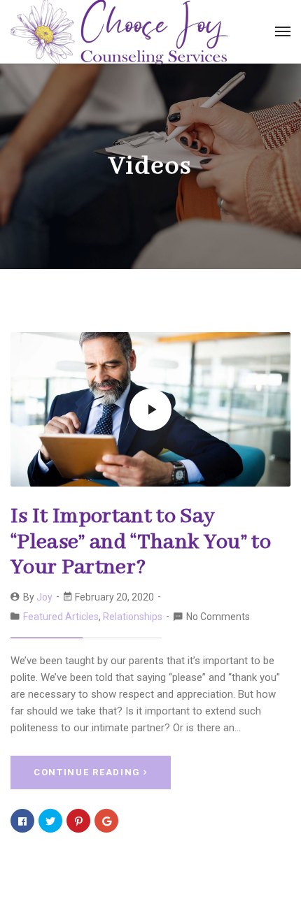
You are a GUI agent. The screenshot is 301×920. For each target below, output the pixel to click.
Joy (44, 597)
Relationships (132, 616)
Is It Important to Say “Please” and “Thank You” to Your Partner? (140, 542)
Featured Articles (61, 616)
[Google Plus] (106, 821)
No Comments (218, 616)
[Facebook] (22, 821)
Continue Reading (87, 772)
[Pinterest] (78, 821)
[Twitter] (50, 821)
